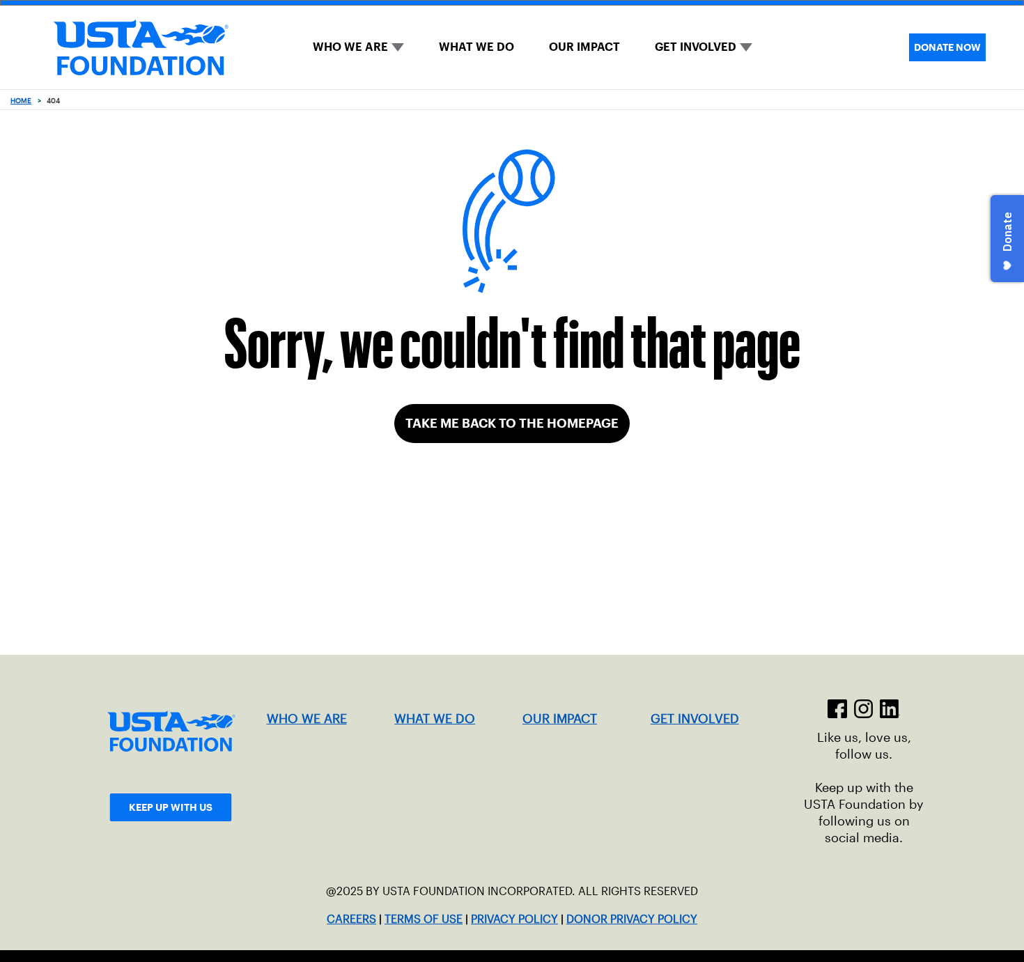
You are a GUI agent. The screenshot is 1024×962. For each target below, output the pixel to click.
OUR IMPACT (584, 47)
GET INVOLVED (695, 47)
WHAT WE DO (476, 47)
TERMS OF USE (424, 919)
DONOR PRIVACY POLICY (631, 919)
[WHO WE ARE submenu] (397, 47)
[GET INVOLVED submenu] (746, 47)
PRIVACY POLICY (514, 919)
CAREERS (351, 919)
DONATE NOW (947, 47)
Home (20, 100)
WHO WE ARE (350, 47)
